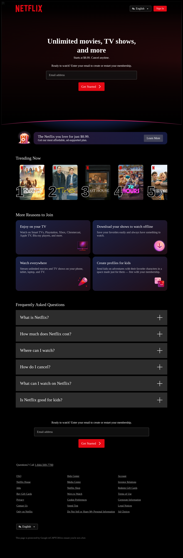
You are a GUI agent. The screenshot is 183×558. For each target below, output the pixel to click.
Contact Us (22, 505)
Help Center (73, 476)
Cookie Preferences (77, 499)
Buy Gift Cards (24, 494)
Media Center (74, 482)
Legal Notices (125, 505)
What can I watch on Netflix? (45, 383)
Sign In (160, 8)
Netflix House (23, 482)
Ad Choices (124, 511)
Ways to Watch (74, 494)
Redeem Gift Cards (127, 488)
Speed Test (72, 505)
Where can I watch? (37, 350)
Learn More (153, 138)
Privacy (20, 499)
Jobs (18, 488)
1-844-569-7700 (44, 464)
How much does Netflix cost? (45, 334)
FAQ (18, 476)
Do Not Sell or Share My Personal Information (91, 511)
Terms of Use (125, 494)
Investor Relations (127, 482)
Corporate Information (129, 499)
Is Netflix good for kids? (41, 400)
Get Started (88, 86)
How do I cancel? (35, 367)
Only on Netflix (24, 511)
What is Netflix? (34, 317)
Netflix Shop (73, 488)
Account (122, 476)
